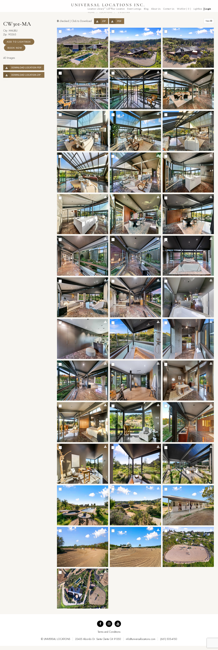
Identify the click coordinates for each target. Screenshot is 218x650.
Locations (106, 12)
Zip (104, 21)
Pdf (119, 21)
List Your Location (116, 8)
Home (91, 12)
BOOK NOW (15, 48)
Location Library (96, 8)
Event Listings (134, 8)
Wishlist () (184, 8)
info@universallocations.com (140, 639)
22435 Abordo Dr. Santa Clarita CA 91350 (98, 639)
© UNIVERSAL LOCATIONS (55, 639)
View (208, 21)
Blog (146, 8)
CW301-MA (123, 12)
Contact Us (168, 8)
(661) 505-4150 (168, 639)
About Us (156, 8)
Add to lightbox (19, 41)
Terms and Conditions (109, 632)
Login (208, 8)
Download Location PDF (26, 67)
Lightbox (198, 8)
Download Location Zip (26, 75)
